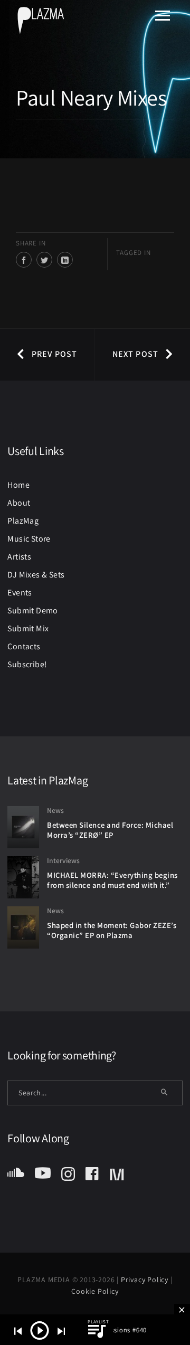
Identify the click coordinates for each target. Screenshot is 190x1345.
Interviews (63, 860)
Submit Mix (28, 628)
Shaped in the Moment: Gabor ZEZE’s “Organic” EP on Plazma (111, 930)
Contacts (23, 646)
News (55, 810)
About (18, 502)
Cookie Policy (94, 1291)
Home (18, 484)
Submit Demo (32, 610)
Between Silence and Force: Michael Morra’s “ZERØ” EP (110, 830)
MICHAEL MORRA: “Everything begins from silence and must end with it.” (112, 880)
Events (19, 592)
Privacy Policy (145, 1279)
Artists (19, 556)
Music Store (28, 538)
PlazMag (23, 520)
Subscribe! (27, 664)
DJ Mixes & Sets (35, 574)
